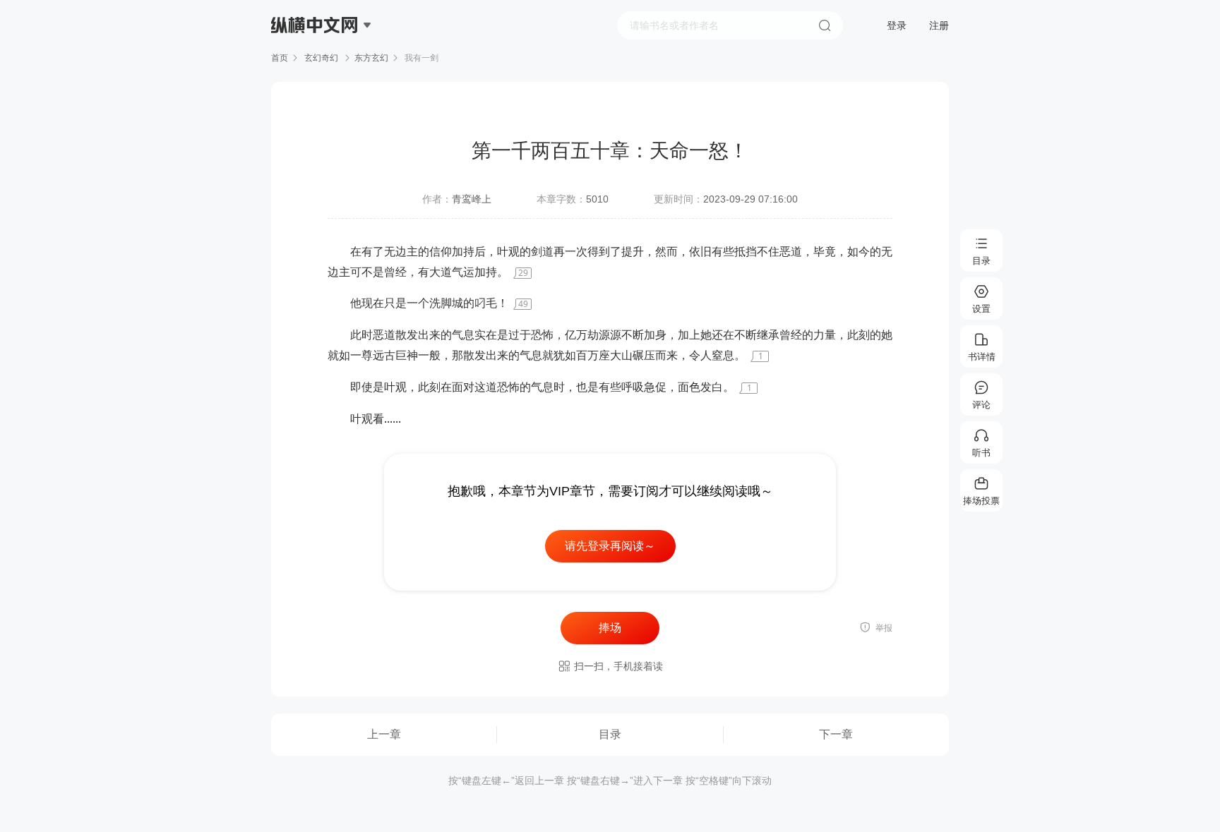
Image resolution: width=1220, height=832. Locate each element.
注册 (939, 25)
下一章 (836, 734)
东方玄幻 (371, 58)
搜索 (825, 25)
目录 (610, 734)
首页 (279, 58)
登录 (897, 25)
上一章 (384, 734)
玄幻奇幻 (321, 58)
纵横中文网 (315, 65)
